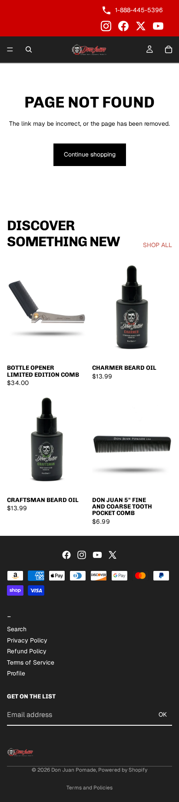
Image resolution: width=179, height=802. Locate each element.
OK (163, 715)
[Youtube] (97, 555)
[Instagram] (106, 26)
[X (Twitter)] (141, 26)
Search (17, 629)
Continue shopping (90, 154)
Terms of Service (30, 662)
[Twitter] (112, 555)
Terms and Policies (89, 787)
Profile (16, 674)
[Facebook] (123, 26)
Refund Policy (26, 651)
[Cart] (168, 49)
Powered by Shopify (122, 769)
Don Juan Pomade (73, 769)
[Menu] (10, 49)
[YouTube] (158, 26)
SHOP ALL (157, 245)
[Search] (28, 49)
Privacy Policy (27, 640)
